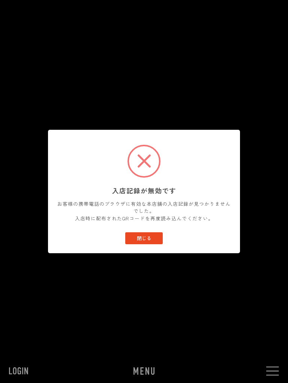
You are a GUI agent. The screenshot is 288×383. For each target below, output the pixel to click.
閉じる (144, 238)
